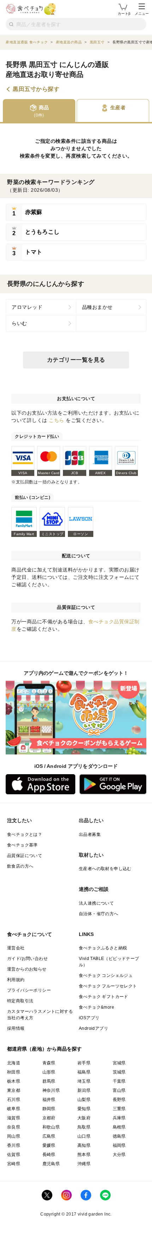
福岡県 (119, 1145)
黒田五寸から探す (36, 89)
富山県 (119, 1090)
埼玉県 (83, 1081)
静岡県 (48, 1108)
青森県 (48, 1062)
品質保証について (24, 855)
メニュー (142, 14)
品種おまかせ (97, 307)
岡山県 (13, 1136)
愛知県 (83, 1108)
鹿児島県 (51, 1163)
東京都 (13, 1090)
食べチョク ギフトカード (103, 996)
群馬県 (48, 1081)
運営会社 (16, 948)
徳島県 (119, 1136)
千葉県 (119, 1081)
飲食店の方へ (20, 866)
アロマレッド (27, 307)
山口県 (83, 1136)
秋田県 (13, 1072)
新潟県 (83, 1090)
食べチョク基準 (22, 845)
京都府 (48, 1117)
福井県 (48, 1099)
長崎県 (48, 1154)
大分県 (119, 1154)
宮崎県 (13, 1163)
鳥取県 (83, 1127)
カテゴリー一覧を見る (76, 360)
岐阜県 (13, 1108)
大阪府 (83, 1117)
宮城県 (119, 1062)
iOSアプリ (89, 1017)
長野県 (119, 1099)
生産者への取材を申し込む (105, 868)
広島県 (48, 1136)
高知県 (83, 1145)
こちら (56, 420)
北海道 (13, 1062)
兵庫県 (119, 1117)
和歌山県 (51, 1127)
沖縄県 (83, 1163)
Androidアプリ (93, 1028)
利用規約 (16, 979)
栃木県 (13, 1081)
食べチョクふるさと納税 (103, 948)
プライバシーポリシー (29, 990)
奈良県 (13, 1127)
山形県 (48, 1072)
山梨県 (83, 1099)
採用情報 (16, 1028)
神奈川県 (51, 1090)
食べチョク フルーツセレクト (108, 986)
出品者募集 (90, 834)
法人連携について (96, 903)
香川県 (13, 1145)
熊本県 (83, 1154)
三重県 (119, 1108)
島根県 (119, 1127)
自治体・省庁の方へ (98, 913)
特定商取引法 (20, 1000)
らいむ (19, 323)
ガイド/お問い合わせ (27, 958)
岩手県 (83, 1062)
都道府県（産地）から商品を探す (44, 1049)
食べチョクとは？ (24, 834)
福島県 (83, 1072)
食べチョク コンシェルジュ (106, 975)
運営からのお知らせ (27, 969)
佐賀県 (13, 1154)
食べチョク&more (96, 1007)
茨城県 (119, 1072)
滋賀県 (13, 1117)
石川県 (13, 1099)
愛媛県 (48, 1145)
